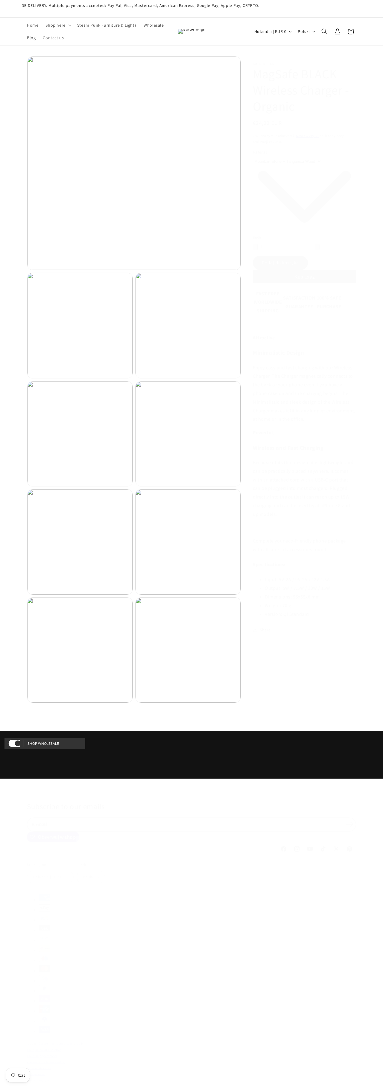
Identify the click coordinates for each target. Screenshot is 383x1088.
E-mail (40, 824)
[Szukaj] (324, 31)
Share (265, 630)
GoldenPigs (47, 1044)
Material (260, 152)
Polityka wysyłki (38, 1080)
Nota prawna (36, 1074)
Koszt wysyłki (307, 135)
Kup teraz (304, 277)
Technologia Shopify (69, 1044)
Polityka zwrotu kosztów (44, 1050)
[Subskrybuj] (349, 824)
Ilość (257, 238)
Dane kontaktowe (39, 1068)
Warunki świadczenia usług (46, 1062)
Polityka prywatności (42, 1056)
